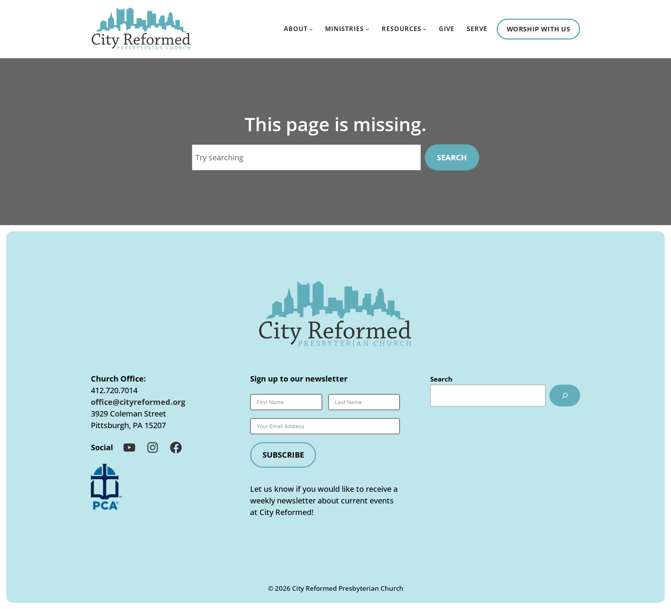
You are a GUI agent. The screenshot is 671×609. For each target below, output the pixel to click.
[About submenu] (311, 29)
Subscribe (283, 454)
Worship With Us (538, 28)
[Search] (564, 395)
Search (452, 157)
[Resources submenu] (425, 29)
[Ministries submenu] (367, 29)
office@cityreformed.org (138, 402)
